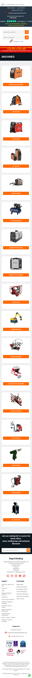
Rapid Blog (20, 584)
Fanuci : (8, 617)
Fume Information (22, 591)
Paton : (4, 617)
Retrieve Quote (11, 8)
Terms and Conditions (8, 599)
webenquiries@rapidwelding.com (17, 13)
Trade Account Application (6, 614)
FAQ (3, 591)
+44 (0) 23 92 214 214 (17, 10)
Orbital (13, 617)
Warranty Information (23, 596)
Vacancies (5, 597)
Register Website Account (7, 593)
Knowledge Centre (22, 589)
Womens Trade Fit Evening (7, 620)
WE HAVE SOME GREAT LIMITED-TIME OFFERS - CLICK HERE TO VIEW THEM (16, 48)
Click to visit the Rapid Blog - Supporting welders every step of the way (16, 24)
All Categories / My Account (14, 4)
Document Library (22, 587)
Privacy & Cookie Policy (7, 606)
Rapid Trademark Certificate (7, 610)
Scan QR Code (21, 8)
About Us (4, 588)
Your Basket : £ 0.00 (18, 41)
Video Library (20, 599)
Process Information (23, 594)
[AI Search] (27, 37)
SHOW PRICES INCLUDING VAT (15, 16)
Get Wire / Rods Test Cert (8, 585)
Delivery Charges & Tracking (7, 602)
